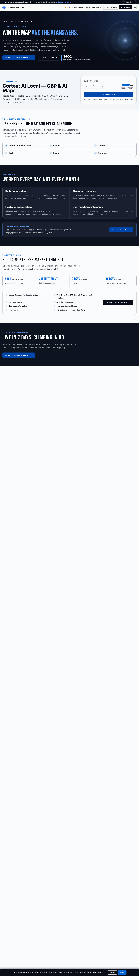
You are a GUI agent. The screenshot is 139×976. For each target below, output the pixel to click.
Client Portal (111, 7)
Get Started (125, 7)
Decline (112, 972)
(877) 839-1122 (97, 7)
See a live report (48, 58)
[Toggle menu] (135, 7)
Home (4, 22)
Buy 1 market (109, 94)
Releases (84, 7)
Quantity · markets (93, 81)
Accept (122, 972)
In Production (72, 7)
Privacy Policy (84, 972)
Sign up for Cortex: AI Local (19, 58)
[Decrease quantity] (86, 86)
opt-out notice (97, 972)
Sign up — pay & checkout (118, 302)
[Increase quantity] (103, 86)
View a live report (121, 230)
